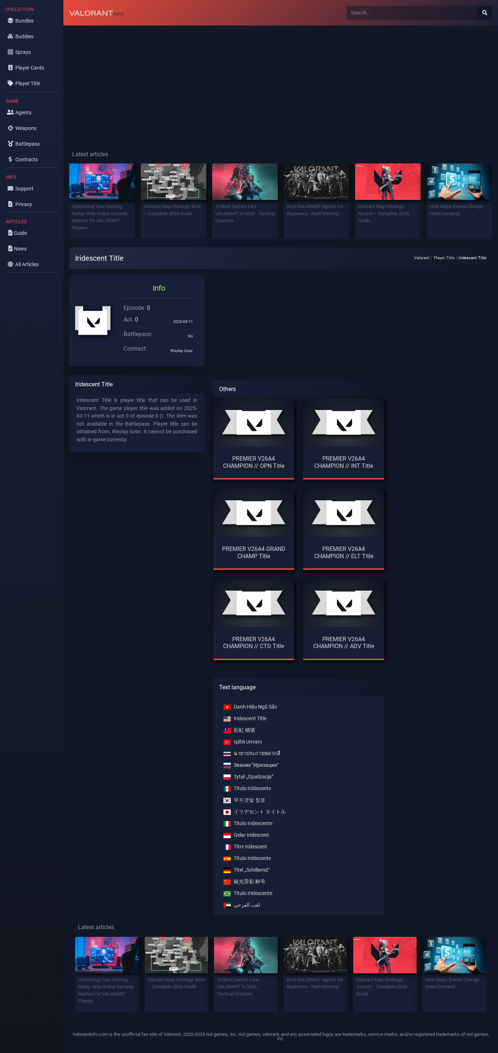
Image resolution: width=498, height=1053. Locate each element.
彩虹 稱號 (244, 730)
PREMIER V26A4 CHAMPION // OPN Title (253, 462)
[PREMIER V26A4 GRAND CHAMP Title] (254, 512)
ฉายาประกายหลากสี (257, 753)
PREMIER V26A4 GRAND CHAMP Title (253, 552)
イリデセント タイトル (260, 812)
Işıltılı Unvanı (248, 742)
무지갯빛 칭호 (249, 800)
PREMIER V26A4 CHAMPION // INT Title (343, 462)
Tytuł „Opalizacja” (253, 777)
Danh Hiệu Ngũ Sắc (255, 707)
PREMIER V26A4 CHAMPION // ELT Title (343, 552)
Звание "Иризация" (256, 765)
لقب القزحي (247, 905)
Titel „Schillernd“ (252, 870)
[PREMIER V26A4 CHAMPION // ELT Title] (343, 512)
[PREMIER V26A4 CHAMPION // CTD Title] (254, 602)
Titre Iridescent (250, 847)
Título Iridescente (253, 893)
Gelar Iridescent (251, 835)
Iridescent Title (250, 718)
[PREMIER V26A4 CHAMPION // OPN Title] (254, 422)
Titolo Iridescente (253, 823)
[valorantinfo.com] (96, 12)
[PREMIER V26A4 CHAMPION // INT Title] (343, 422)
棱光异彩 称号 (249, 882)
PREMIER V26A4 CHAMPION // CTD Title (253, 643)
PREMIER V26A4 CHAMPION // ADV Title (343, 643)
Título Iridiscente (252, 788)
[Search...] (485, 13)
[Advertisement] (280, 82)
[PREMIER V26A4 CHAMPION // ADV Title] (343, 602)
